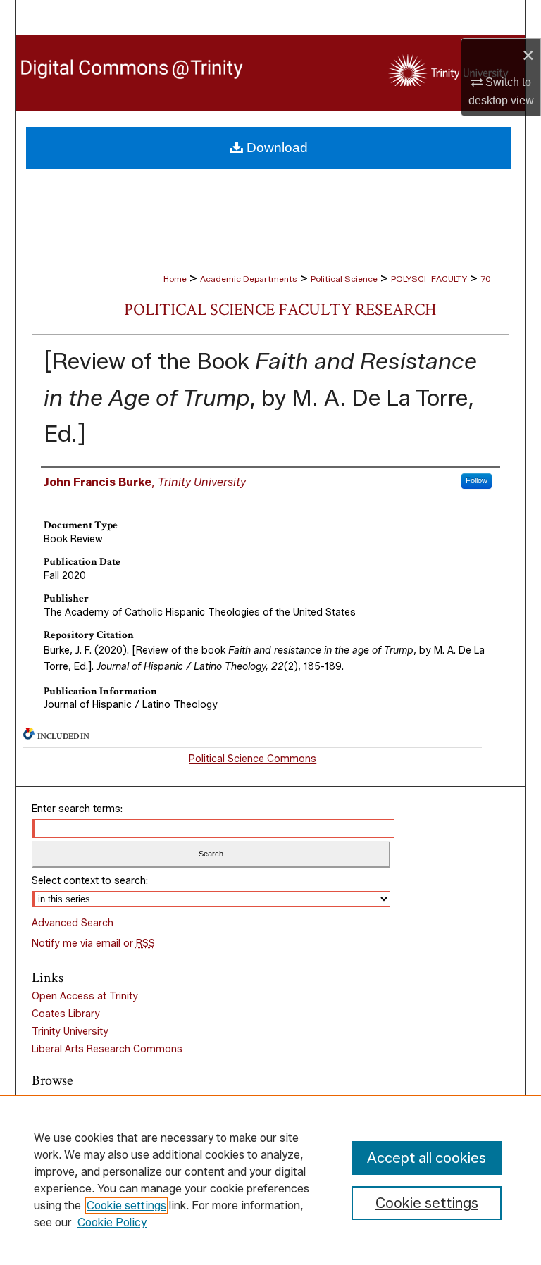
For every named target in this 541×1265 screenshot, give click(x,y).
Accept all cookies (426, 1157)
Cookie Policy (112, 1222)
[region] (270, 1180)
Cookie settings (126, 1205)
